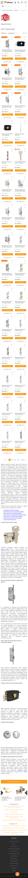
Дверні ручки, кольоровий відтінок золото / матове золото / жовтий (14, 807)
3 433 (18, 800)
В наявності (6, 53)
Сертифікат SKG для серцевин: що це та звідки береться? (14, 830)
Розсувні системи (14, 865)
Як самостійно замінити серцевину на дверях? (14, 827)
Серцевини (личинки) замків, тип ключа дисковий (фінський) (14, 817)
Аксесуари (14, 868)
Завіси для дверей (14, 860)
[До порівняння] (12, 37)
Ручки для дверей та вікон (14, 853)
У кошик (8, 58)
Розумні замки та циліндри (14, 848)
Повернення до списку (6, 24)
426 (5, 800)
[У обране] (12, 39)
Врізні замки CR (14, 812)
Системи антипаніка (14, 851)
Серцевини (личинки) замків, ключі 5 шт (14, 809)
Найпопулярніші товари (14, 781)
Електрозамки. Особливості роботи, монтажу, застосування (14, 833)
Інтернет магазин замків (7, 10)
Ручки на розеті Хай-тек (20, 820)
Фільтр (4, 33)
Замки (14, 843)
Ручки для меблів (14, 856)
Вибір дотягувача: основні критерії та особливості (14, 825)
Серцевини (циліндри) (14, 841)
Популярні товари (10, 875)
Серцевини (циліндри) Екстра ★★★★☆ (14, 814)
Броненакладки (14, 858)
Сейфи (14, 870)
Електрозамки (14, 846)
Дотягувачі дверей (14, 863)
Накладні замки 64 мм (8, 820)
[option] (7, 793)
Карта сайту (3, 875)
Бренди (16, 10)
